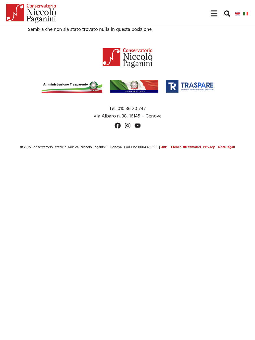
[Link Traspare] (189, 86)
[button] (227, 13)
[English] (238, 13)
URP (164, 147)
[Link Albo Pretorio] (134, 86)
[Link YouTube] (137, 125)
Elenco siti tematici (186, 147)
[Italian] (246, 13)
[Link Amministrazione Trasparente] (72, 86)
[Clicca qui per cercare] (227, 13)
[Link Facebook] (118, 125)
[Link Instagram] (128, 125)
